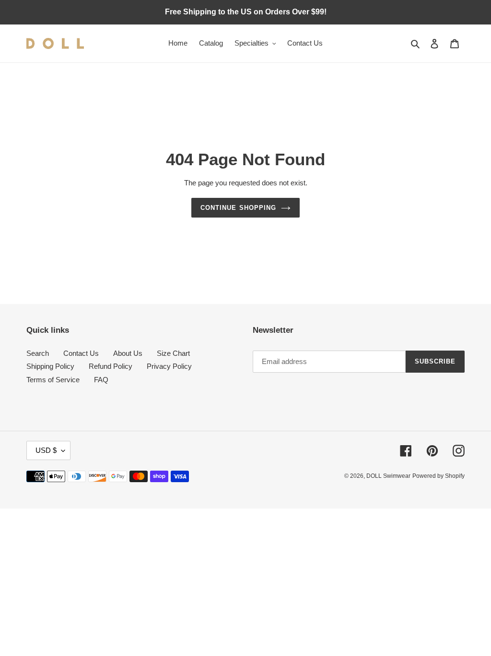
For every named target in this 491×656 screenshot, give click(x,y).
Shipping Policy (50, 366)
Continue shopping (238, 207)
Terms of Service (53, 380)
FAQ (101, 380)
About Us (127, 353)
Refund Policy (110, 366)
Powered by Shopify (438, 476)
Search (37, 353)
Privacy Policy (169, 366)
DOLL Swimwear (388, 476)
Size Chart (173, 353)
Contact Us (81, 353)
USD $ (46, 450)
